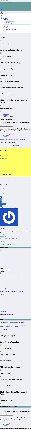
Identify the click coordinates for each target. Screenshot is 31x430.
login (10, 322)
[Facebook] (15, 197)
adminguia (2, 228)
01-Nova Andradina (8, 139)
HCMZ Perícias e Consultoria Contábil (11, 291)
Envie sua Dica (9, 23)
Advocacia (16, 139)
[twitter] (3, 188)
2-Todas (2, 139)
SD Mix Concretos (5, 269)
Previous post (3, 236)
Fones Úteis (5, 26)
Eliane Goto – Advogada (7, 174)
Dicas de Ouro (6, 22)
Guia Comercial (6, 19)
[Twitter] (15, 199)
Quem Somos (6, 27)
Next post (2, 241)
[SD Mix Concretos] (11, 263)
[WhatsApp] (3, 193)
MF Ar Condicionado (6, 314)
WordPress (8, 428)
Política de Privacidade (11, 29)
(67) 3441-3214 (3, 150)
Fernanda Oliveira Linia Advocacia (8, 238)
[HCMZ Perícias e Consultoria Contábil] (11, 286)
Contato (4, 30)
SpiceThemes (27, 428)
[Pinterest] (15, 201)
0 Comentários (22, 139)
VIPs (4, 25)
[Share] (15, 206)
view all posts (3, 234)
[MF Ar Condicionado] (11, 309)
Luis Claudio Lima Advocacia (7, 244)
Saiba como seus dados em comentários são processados (14, 325)
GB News (5, 18)
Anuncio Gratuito (10, 21)
